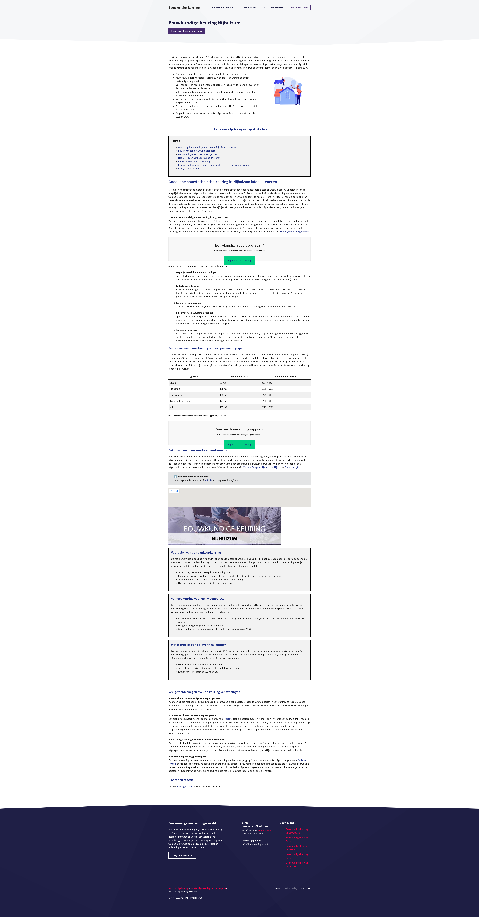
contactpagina (265, 829)
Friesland (228, 718)
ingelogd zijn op (185, 786)
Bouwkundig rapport (223, 7)
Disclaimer (306, 888)
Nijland (277, 467)
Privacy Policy (291, 888)
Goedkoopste (250, 7)
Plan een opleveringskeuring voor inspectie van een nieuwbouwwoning (214, 164)
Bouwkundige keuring (178, 888)
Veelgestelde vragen (188, 168)
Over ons (277, 888)
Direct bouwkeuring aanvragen (187, 30)
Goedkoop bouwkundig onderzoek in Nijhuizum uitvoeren (207, 147)
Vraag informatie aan (182, 855)
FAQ (264, 7)
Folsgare (256, 467)
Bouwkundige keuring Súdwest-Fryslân (208, 888)
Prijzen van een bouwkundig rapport (196, 150)
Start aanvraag (299, 7)
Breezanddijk (291, 467)
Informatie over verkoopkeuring (194, 161)
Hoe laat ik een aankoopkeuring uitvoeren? (199, 157)
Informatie (277, 7)
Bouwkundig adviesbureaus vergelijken (197, 154)
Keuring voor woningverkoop (294, 231)
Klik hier (209, 480)
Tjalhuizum (267, 467)
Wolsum (247, 467)
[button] (241, 129)
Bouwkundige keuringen (185, 7)
